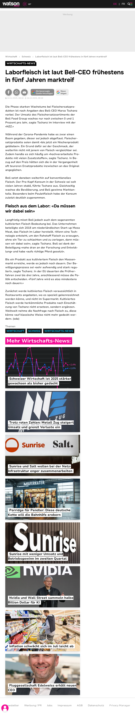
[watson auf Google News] (62, 92)
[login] (5, 708)
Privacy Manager (119, 705)
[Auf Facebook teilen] (8, 92)
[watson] (11, 4)
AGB (80, 705)
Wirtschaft (11, 57)
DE (115, 4)
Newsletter (12, 705)
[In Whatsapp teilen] (16, 92)
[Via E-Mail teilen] (24, 92)
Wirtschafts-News (58, 331)
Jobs (49, 705)
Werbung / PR (33, 705)
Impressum (65, 705)
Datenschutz (96, 705)
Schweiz (26, 57)
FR (123, 4)
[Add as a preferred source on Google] (42, 92)
